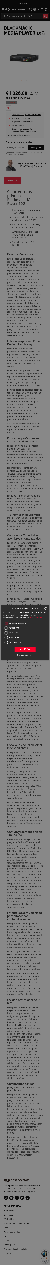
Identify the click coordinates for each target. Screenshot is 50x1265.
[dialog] (25, 632)
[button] (25, 655)
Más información (35, 618)
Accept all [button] (25, 649)
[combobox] (45, 608)
